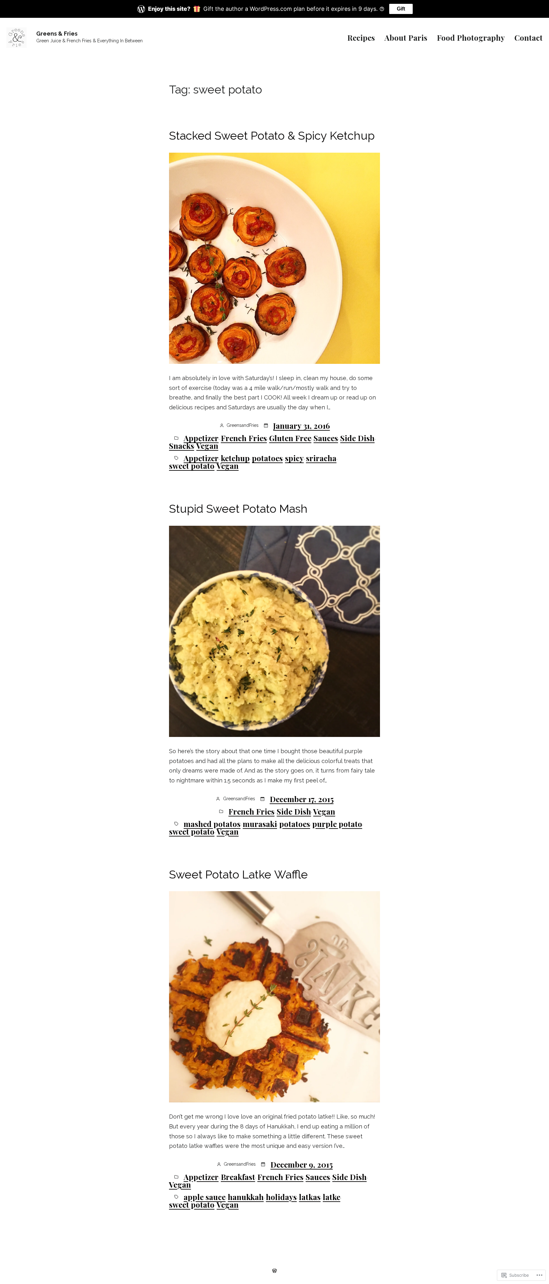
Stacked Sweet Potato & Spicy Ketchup (272, 135)
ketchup (235, 458)
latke (331, 1197)
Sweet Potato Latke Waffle (238, 874)
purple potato (337, 824)
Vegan (207, 445)
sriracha (321, 458)
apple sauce (205, 1197)
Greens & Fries (57, 33)
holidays (281, 1197)
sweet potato (191, 465)
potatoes (267, 458)
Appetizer (201, 438)
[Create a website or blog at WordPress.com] (274, 1269)
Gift (401, 8)
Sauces (326, 438)
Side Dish (357, 438)
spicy (294, 458)
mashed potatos (212, 824)
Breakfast (238, 1177)
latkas (310, 1197)
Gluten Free (290, 438)
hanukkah (246, 1197)
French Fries (244, 438)
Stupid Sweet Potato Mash (238, 508)
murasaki (260, 824)
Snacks (181, 445)
